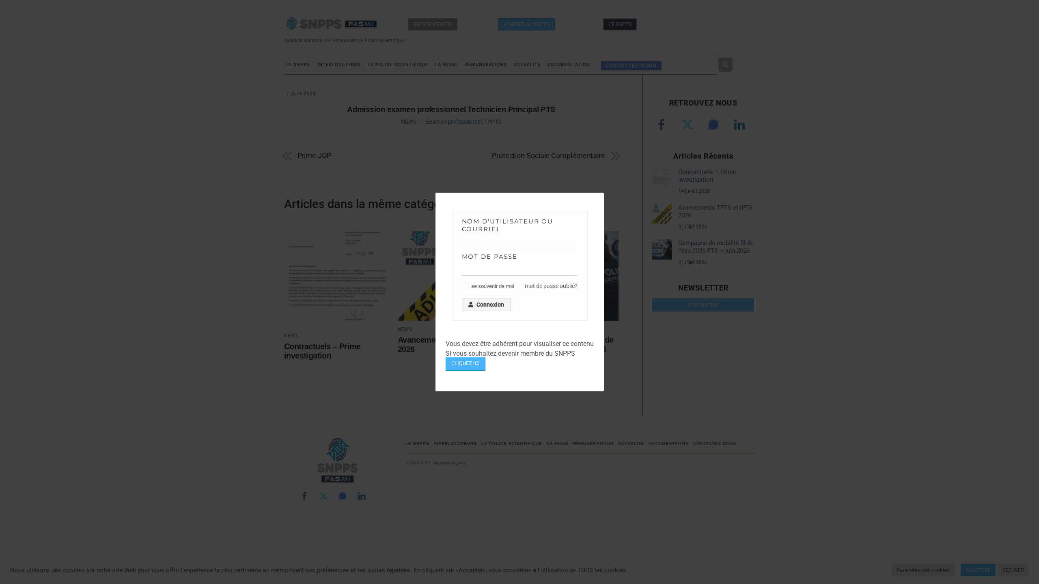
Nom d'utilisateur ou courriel (508, 225)
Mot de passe (490, 256)
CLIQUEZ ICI (465, 363)
